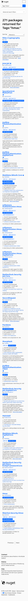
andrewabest (7, 495)
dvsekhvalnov (7, 65)
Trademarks (11, 595)
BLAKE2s (18, 107)
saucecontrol (7, 96)
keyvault (10, 311)
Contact (4, 555)
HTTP (8, 335)
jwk (18, 76)
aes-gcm (19, 48)
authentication (7, 138)
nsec (5, 39)
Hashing (9, 352)
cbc (22, 76)
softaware (6, 221)
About (14, 591)
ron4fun (6, 343)
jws (16, 76)
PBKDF (16, 354)
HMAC (18, 109)
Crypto (13, 352)
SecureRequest (9, 298)
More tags (11, 53)
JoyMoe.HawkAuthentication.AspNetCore (12, 153)
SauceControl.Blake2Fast (8, 91)
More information (14, 87)
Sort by (4, 34)
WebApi (19, 424)
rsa (9, 289)
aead (5, 48)
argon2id (4, 50)
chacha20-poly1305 (17, 50)
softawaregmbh (8, 208)
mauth (10, 190)
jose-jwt (5, 63)
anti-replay (5, 311)
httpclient (7, 191)
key (21, 289)
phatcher (6, 515)
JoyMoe (6, 127)
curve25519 (5, 53)
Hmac (5, 493)
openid (8, 402)
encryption (5, 310)
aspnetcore (7, 168)
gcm (3, 78)
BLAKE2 (6, 107)
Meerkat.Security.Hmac (12, 513)
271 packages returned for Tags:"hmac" (12, 24)
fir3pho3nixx (7, 417)
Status (3, 562)
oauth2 (18, 289)
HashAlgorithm (12, 109)
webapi (19, 449)
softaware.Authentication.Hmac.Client (12, 229)
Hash (9, 107)
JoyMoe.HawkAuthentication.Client (12, 367)
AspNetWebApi (16, 528)
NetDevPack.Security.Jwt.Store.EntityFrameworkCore (12, 464)
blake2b (9, 50)
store (15, 480)
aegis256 (14, 48)
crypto (4, 51)
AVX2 (3, 109)
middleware (13, 308)
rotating (4, 290)
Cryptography (6, 110)
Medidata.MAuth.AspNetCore (10, 434)
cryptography (9, 51)
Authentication (11, 504)
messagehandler (14, 191)
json (9, 76)
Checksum (5, 354)
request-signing (19, 310)
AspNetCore (5, 267)
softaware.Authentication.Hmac (12, 205)
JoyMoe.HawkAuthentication (11, 123)
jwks (7, 289)
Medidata (6, 177)
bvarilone (6, 326)
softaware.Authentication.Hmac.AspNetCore (12, 253)
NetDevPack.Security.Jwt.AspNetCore (12, 389)
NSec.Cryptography (11, 38)
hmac (16, 138)
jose (5, 76)
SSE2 (22, 107)
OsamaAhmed (8, 299)
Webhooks (13, 335)
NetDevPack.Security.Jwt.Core (12, 275)
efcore (12, 478)
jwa (11, 76)
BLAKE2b (13, 107)
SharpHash (7, 341)
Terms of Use (20, 591)
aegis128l (9, 48)
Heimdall (6, 416)
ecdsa (11, 289)
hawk (13, 138)
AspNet (6, 528)
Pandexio (6, 325)
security (18, 308)
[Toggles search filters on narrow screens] (24, 12)
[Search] (24, 6)
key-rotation (13, 402)
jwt (7, 76)
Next (17, 543)
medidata (6, 190)
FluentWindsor (7, 424)
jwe (13, 76)
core (3, 191)
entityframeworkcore (7, 480)
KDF (13, 354)
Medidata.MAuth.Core (12, 175)
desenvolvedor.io (8, 278)
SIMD (6, 109)
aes (20, 76)
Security (4, 426)
